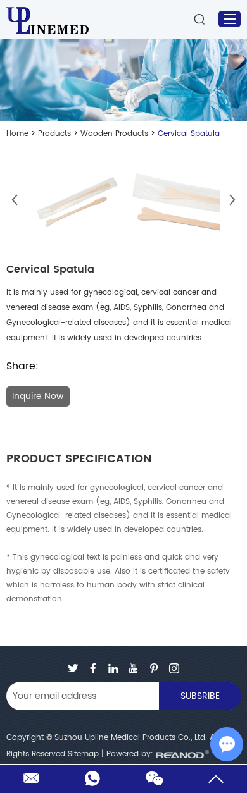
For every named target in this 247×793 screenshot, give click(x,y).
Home (17, 134)
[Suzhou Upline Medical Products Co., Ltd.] (47, 14)
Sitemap (83, 754)
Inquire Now (37, 396)
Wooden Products (114, 134)
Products (54, 134)
